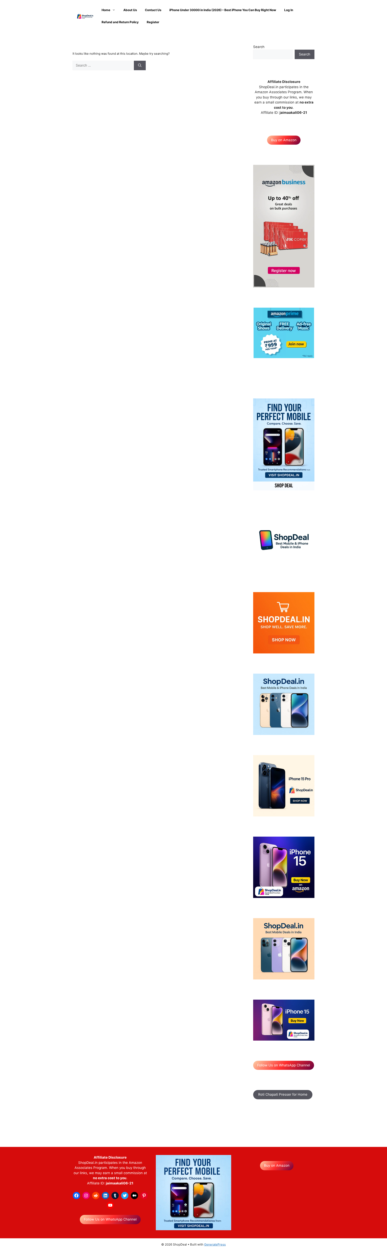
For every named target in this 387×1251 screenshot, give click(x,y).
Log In (288, 10)
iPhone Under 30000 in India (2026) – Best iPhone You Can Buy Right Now (222, 10)
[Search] (140, 65)
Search (258, 47)
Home (106, 10)
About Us (130, 10)
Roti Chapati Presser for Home (282, 1094)
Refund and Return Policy (120, 22)
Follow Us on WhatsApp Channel (283, 1065)
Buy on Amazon (283, 140)
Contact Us (153, 10)
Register (153, 22)
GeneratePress (215, 1244)
